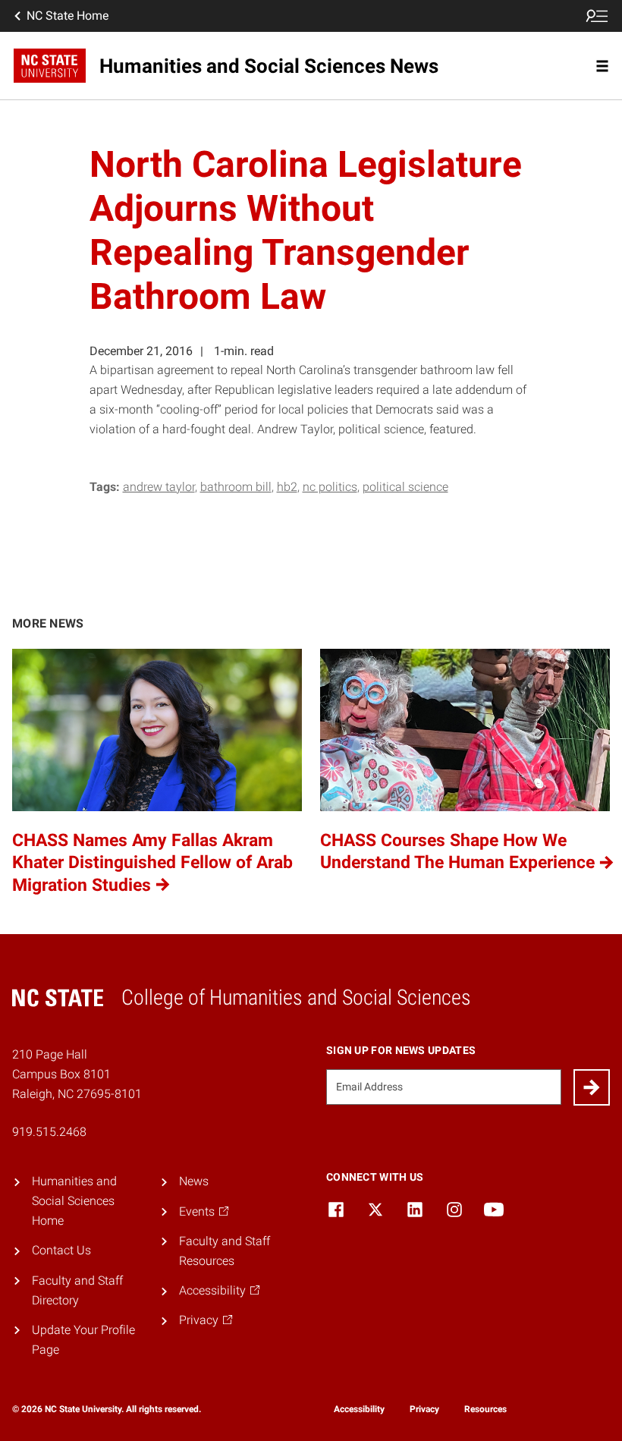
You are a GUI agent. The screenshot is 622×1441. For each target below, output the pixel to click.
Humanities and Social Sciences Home (74, 1201)
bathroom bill (236, 487)
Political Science (405, 487)
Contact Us (61, 1250)
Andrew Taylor (159, 487)
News (194, 1181)
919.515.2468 (49, 1132)
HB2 (287, 487)
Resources (485, 1409)
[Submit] (591, 1087)
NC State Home (67, 15)
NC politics (330, 487)
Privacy (424, 1409)
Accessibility (359, 1409)
